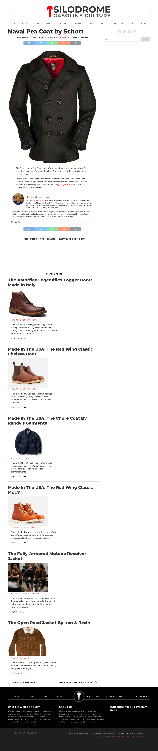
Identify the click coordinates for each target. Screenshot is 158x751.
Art (133, 23)
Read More (17, 338)
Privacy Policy (102, 736)
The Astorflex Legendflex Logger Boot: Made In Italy (50, 282)
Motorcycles (43, 23)
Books (144, 23)
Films (91, 23)
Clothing (118, 23)
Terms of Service (120, 736)
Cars (24, 23)
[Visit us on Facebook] (119, 31)
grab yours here (65, 184)
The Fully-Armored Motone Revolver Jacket (47, 556)
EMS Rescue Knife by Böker (76, 683)
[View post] (28, 303)
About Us (63, 696)
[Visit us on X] (124, 31)
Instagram (141, 696)
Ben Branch (63, 38)
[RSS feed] (9, 10)
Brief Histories (40, 696)
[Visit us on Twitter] (24, 733)
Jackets (35, 594)
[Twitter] (19, 222)
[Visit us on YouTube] (20, 733)
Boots (14, 320)
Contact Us (137, 736)
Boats (63, 23)
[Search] (149, 10)
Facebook (93, 696)
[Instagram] (12, 222)
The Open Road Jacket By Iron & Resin (49, 622)
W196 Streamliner (23, 683)
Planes (77, 23)
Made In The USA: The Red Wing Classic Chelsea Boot (50, 351)
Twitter (109, 696)
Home (12, 23)
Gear (103, 23)
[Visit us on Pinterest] (28, 733)
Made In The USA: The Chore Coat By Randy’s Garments (47, 421)
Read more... (89, 722)
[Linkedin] (16, 222)
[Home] (79, 11)
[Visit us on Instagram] (129, 31)
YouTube (124, 696)
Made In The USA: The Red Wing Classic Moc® (50, 490)
